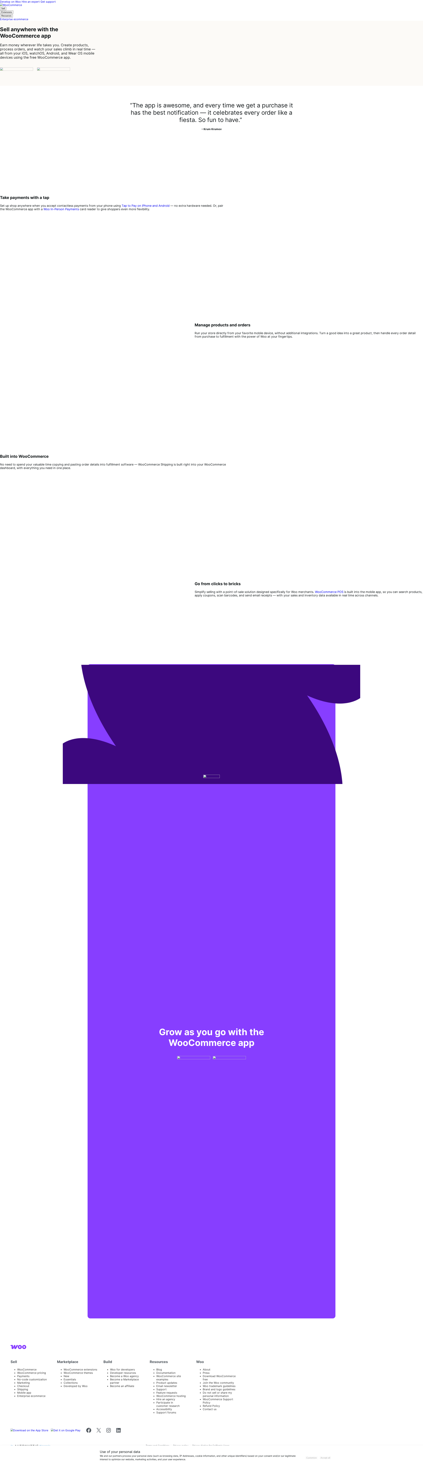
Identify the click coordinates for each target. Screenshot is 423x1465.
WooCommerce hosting (171, 1396)
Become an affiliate (122, 1386)
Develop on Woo (11, 1)
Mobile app (24, 1392)
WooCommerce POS (329, 592)
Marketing (23, 1382)
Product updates (166, 1382)
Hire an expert (31, 1)
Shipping (22, 1389)
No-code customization (32, 1379)
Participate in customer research (168, 1404)
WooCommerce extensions (80, 1369)
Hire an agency (165, 1399)
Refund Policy (211, 1405)
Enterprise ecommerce (31, 1396)
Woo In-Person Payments (61, 209)
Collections (71, 1382)
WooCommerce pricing (31, 1372)
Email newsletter (166, 1386)
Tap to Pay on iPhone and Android (146, 205)
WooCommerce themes (78, 1372)
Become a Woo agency (124, 1376)
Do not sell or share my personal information (217, 1394)
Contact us (209, 1409)
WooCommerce (27, 1369)
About (206, 1369)
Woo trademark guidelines (219, 1386)
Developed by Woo (76, 1386)
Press (206, 1372)
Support (161, 1389)
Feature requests (166, 1392)
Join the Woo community (218, 1382)
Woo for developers (122, 1369)
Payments (23, 1376)
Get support (48, 1)
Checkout (23, 1386)
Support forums (166, 1412)
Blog (159, 1369)
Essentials (70, 1379)
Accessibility (164, 1409)
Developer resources (123, 1372)
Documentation (165, 1372)
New (66, 1376)
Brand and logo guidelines (219, 1389)
